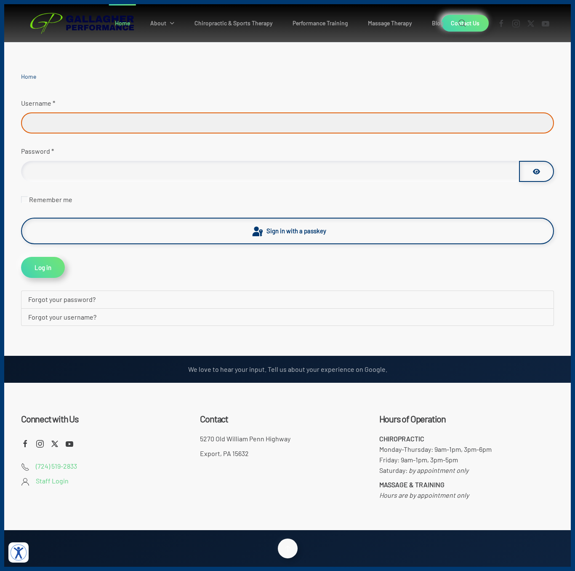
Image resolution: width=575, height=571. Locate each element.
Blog (437, 23)
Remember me (50, 199)
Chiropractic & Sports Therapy (233, 23)
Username (38, 103)
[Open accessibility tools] (18, 552)
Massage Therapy (390, 23)
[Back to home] (82, 23)
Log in (43, 267)
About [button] (158, 23)
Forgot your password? (62, 299)
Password (37, 151)
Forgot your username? (62, 317)
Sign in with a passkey (295, 231)
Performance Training (320, 23)
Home (122, 23)
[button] (462, 23)
